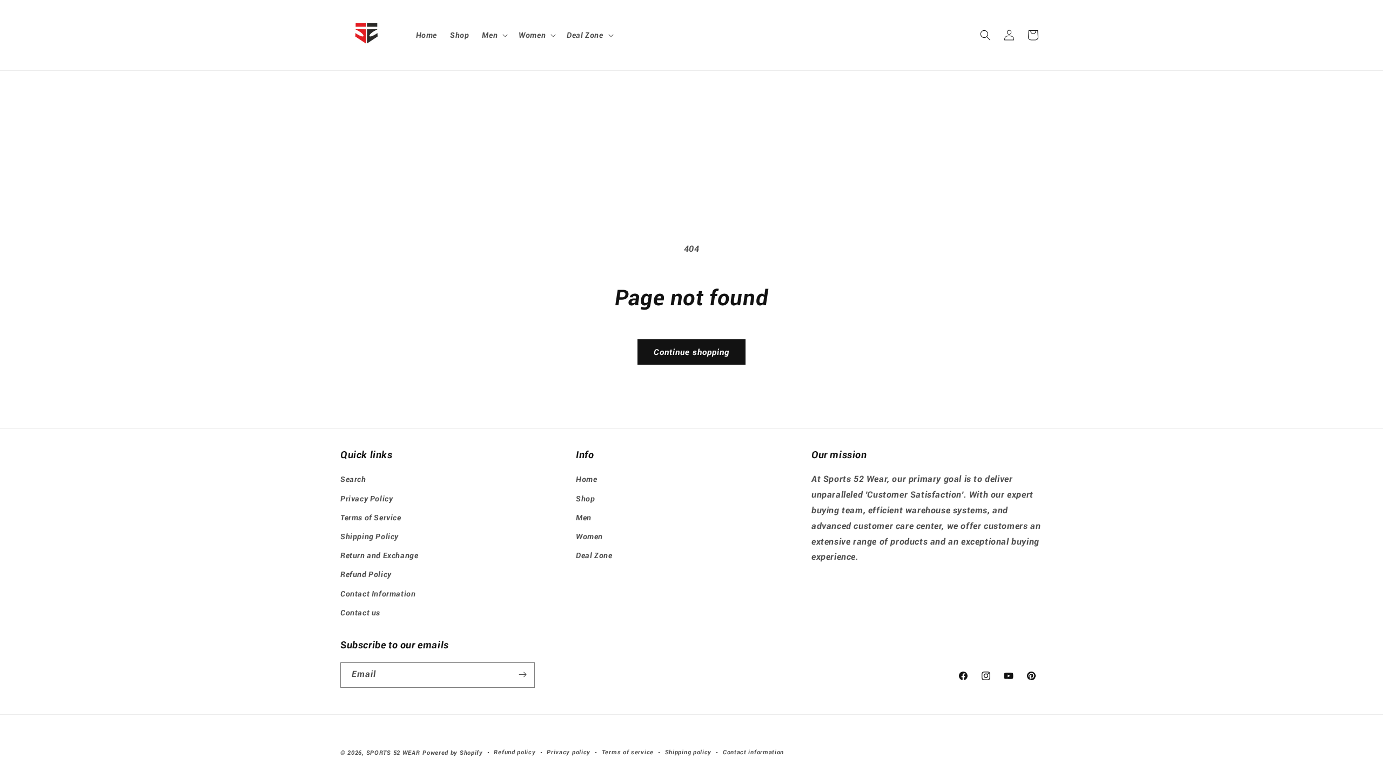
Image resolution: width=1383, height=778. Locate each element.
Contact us (360, 612)
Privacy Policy (366, 498)
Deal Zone (594, 555)
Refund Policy (366, 574)
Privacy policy (568, 752)
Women (589, 536)
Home (586, 479)
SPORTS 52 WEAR (393, 752)
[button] (493, 35)
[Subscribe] (522, 674)
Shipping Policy (369, 536)
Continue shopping (691, 352)
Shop (585, 498)
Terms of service (628, 752)
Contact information (753, 752)
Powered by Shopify (452, 752)
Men (584, 517)
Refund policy (514, 752)
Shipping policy (688, 752)
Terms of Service (370, 517)
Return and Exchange (379, 555)
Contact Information (377, 593)
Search (353, 479)
